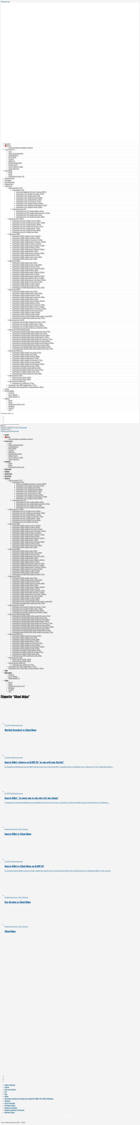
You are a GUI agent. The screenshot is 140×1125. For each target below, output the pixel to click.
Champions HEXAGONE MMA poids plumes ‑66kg (31, 335)
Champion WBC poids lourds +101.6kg (26, 236)
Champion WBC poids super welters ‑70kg (28, 245)
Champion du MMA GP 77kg (23, 383)
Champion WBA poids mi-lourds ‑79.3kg (27, 282)
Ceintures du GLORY (16, 320)
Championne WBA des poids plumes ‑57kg (28, 287)
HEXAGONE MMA (15, 163)
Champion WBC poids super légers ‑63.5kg (28, 249)
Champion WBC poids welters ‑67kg (25, 247)
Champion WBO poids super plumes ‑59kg (28, 297)
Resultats (7, 1101)
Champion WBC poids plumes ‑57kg (26, 255)
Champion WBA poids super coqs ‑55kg (27, 265)
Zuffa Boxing (13, 155)
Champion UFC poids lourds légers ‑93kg (31, 205)
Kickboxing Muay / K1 (16, 176)
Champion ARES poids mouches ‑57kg (26, 353)
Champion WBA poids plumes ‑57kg (26, 267)
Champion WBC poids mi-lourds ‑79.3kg (27, 240)
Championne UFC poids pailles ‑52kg (30, 211)
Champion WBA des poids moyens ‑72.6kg (28, 278)
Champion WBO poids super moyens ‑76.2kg (29, 308)
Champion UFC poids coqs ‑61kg (28, 196)
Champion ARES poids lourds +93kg (25, 366)
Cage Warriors (13, 169)
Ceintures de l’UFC (15, 188)
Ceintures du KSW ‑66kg (21, 379)
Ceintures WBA (14, 261)
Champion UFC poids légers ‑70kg (29, 200)
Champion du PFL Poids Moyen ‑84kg (26, 224)
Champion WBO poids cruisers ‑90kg (26, 312)
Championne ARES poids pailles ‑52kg (26, 368)
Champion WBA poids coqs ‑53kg (24, 263)
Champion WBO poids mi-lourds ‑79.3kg (27, 310)
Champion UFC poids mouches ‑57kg (30, 194)
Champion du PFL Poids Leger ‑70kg (26, 228)
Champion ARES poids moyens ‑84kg (26, 362)
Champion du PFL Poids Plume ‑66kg (26, 230)
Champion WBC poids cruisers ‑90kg (26, 238)
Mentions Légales (10, 1112)
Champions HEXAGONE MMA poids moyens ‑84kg (31, 341)
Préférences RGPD (70, 1116)
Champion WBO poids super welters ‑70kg (28, 305)
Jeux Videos (12, 395)
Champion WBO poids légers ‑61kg (25, 299)
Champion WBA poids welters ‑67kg (25, 274)
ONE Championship (15, 153)
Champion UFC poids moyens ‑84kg (29, 203)
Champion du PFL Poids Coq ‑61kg (25, 232)
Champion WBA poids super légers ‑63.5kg (28, 272)
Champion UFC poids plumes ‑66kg (29, 198)
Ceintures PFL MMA (15, 219)
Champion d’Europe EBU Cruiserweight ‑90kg (26, 387)
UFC (10, 152)
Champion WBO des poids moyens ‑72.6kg (28, 307)
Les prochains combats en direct (20, 148)
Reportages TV (14, 397)
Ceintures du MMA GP (16, 381)
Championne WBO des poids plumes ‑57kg (28, 318)
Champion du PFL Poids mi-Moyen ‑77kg (27, 226)
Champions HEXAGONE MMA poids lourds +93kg (30, 345)
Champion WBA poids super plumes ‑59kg (28, 268)
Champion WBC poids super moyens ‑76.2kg (29, 242)
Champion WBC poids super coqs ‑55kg (27, 257)
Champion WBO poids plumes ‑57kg (26, 295)
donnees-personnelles (11, 1108)
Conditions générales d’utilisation (14, 1110)
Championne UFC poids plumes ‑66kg (30, 217)
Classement (9, 184)
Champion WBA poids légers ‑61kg (25, 270)
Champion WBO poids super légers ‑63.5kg (28, 301)
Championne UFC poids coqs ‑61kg (29, 215)
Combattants (10, 182)
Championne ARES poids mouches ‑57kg (27, 370)
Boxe (10, 174)
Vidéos (7, 399)
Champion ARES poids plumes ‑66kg (26, 356)
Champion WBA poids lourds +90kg (25, 286)
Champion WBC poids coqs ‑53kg (24, 259)
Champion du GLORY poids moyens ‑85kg (28, 326)
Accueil (7, 144)
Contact (7, 1087)
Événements (9, 178)
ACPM (70, 1118)
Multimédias (9, 391)
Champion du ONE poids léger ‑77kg (22, 385)
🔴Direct (8, 146)
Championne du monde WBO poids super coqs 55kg (32, 316)
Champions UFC (18, 190)
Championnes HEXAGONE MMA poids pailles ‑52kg (31, 347)
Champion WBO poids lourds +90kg (26, 314)
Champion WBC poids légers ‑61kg (25, 251)
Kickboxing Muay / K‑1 (16, 404)
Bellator (11, 406)
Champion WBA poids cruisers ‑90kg (26, 284)
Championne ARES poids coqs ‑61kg (25, 372)
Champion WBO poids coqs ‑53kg (25, 291)
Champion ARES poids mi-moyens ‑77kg (27, 360)
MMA (10, 173)
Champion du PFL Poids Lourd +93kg (26, 221)
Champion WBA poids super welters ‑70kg (28, 276)
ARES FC (11, 161)
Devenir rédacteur (10, 1085)
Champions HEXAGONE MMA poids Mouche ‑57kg (31, 332)
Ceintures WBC (14, 234)
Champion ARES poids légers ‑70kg (25, 358)
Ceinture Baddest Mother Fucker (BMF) (31, 192)
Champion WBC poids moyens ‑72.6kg (26, 244)
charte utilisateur (10, 1103)
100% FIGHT (13, 165)
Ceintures (8, 186)
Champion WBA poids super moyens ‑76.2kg (29, 280)
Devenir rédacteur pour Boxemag (14, 427)
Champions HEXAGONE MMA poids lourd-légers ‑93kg (33, 343)
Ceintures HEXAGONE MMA (19, 330)
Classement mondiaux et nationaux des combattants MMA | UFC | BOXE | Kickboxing (29, 1098)
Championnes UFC (19, 209)
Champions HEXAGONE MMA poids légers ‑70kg (30, 337)
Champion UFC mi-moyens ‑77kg (28, 201)
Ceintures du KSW (15, 375)
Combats (8, 180)
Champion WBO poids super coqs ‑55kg (27, 293)
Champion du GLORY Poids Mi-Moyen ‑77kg (29, 322)
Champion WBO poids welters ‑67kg (26, 303)
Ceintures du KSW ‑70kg (21, 377)
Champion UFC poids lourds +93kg (29, 207)
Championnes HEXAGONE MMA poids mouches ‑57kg (32, 349)
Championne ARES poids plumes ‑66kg (27, 373)
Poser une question (10, 1089)
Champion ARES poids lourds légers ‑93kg (28, 364)
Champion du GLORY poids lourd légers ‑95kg (29, 328)
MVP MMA (12, 157)
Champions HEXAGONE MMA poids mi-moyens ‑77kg (32, 339)
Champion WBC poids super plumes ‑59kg (28, 253)
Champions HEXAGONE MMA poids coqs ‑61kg (29, 333)
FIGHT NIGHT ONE (15, 167)
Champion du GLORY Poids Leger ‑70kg (27, 324)
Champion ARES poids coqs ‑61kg (24, 354)
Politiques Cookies (10, 1105)
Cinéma (11, 393)
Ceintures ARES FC (15, 351)
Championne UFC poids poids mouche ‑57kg (33, 213)
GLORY (11, 159)
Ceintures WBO (14, 289)
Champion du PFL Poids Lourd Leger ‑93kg (28, 223)
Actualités (8, 171)
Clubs (7, 389)
